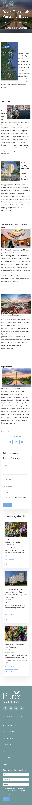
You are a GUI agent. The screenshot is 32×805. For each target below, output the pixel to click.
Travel (5, 432)
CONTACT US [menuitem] (7, 745)
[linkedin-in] (21, 708)
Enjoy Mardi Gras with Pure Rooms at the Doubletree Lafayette (14, 647)
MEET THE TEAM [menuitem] (8, 738)
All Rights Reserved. (15, 716)
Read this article (9, 559)
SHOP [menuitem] (5, 751)
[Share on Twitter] (10, 442)
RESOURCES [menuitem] (7, 757)
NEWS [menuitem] (5, 764)
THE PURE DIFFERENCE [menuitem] (10, 725)
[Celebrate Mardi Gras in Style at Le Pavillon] (16, 529)
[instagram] (11, 708)
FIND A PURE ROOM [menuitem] (9, 732)
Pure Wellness (20, 28)
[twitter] (16, 708)
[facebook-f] (5, 708)
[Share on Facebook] (21, 442)
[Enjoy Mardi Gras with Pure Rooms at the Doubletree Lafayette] (16, 633)
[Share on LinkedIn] (16, 442)
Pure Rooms (12, 432)
